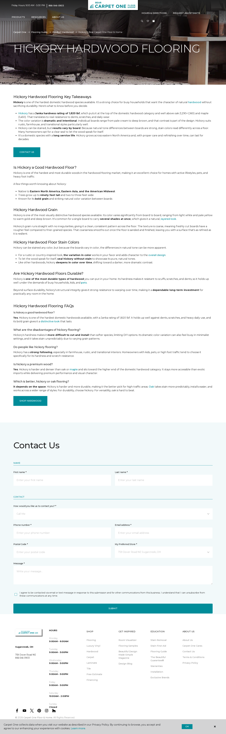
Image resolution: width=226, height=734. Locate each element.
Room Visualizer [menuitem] (128, 640)
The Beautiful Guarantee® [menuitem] (158, 659)
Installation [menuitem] (157, 671)
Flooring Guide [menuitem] (159, 651)
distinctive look (50, 321)
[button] (142, 21)
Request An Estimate (186, 13)
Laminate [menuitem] (92, 663)
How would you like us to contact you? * (34, 506)
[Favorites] (148, 21)
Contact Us (27, 152)
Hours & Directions (154, 13)
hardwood (194, 102)
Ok (187, 726)
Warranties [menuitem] (157, 666)
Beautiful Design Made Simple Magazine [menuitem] (128, 654)
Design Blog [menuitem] (125, 663)
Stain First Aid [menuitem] (158, 645)
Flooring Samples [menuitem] (128, 645)
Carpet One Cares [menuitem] (192, 645)
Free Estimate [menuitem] (94, 674)
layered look (168, 218)
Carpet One (19, 32)
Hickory (23, 113)
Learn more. (78, 728)
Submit (113, 608)
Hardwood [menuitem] (92, 651)
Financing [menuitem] (92, 680)
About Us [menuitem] (187, 640)
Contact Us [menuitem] (188, 651)
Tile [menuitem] (89, 668)
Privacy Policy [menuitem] (190, 663)
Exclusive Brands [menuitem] (160, 677)
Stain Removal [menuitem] (159, 640)
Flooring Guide (39, 32)
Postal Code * (20, 544)
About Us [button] (58, 17)
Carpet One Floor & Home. (38, 717)
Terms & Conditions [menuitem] (193, 657)
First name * (19, 472)
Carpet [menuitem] (90, 657)
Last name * (121, 472)
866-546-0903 (56, 5)
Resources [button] (38, 17)
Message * (18, 563)
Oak (151, 386)
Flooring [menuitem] (91, 640)
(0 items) (154, 21)
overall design (157, 255)
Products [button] (18, 17)
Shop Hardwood (30, 400)
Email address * (123, 525)
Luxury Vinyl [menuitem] (93, 645)
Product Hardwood (62, 32)
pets (84, 282)
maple (74, 369)
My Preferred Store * (126, 544)
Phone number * (22, 525)
